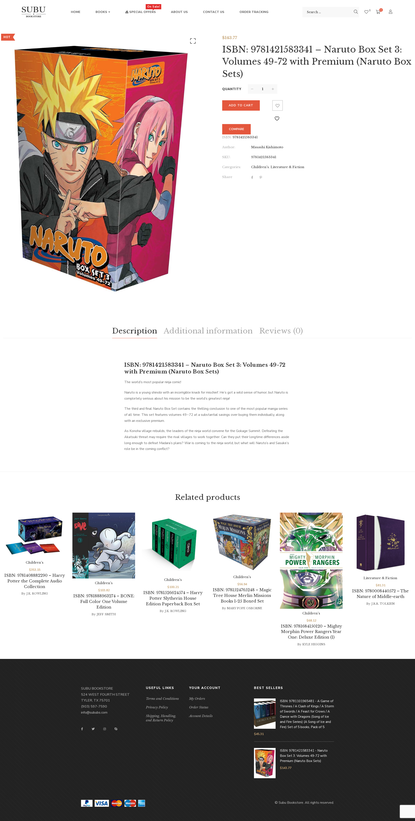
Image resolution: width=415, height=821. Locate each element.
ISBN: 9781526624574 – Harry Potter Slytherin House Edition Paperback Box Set (173, 598)
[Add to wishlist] (277, 105)
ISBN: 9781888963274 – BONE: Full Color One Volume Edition (103, 602)
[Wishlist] (366, 12)
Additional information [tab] (208, 330)
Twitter (93, 728)
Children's (260, 167)
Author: (228, 147)
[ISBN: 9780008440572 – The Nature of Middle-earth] (380, 543)
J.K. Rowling (37, 593)
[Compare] (267, 105)
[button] (192, 42)
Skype (116, 728)
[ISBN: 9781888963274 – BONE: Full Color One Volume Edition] (103, 546)
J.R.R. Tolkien (383, 604)
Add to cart (241, 105)
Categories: (231, 167)
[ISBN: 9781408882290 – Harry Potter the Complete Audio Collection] (34, 535)
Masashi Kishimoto (267, 147)
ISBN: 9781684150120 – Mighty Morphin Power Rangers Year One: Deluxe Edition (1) (311, 632)
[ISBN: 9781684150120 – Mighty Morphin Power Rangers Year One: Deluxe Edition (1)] (311, 561)
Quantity (231, 89)
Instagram (104, 728)
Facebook (82, 728)
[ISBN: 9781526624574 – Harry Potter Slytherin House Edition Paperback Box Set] (173, 544)
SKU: (226, 157)
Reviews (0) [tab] (281, 330)
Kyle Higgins (313, 644)
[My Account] (391, 12)
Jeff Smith (106, 614)
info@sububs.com (94, 712)
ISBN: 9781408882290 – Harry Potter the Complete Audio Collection (34, 581)
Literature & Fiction (287, 167)
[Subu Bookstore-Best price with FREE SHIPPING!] (34, 12)
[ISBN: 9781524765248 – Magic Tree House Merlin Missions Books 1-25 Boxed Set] (242, 542)
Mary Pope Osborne (244, 608)
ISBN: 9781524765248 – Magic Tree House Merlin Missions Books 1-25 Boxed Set (242, 596)
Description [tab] (134, 330)
